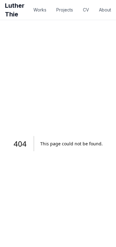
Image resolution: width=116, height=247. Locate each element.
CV (86, 9)
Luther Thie (14, 10)
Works (39, 9)
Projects (64, 9)
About (105, 9)
